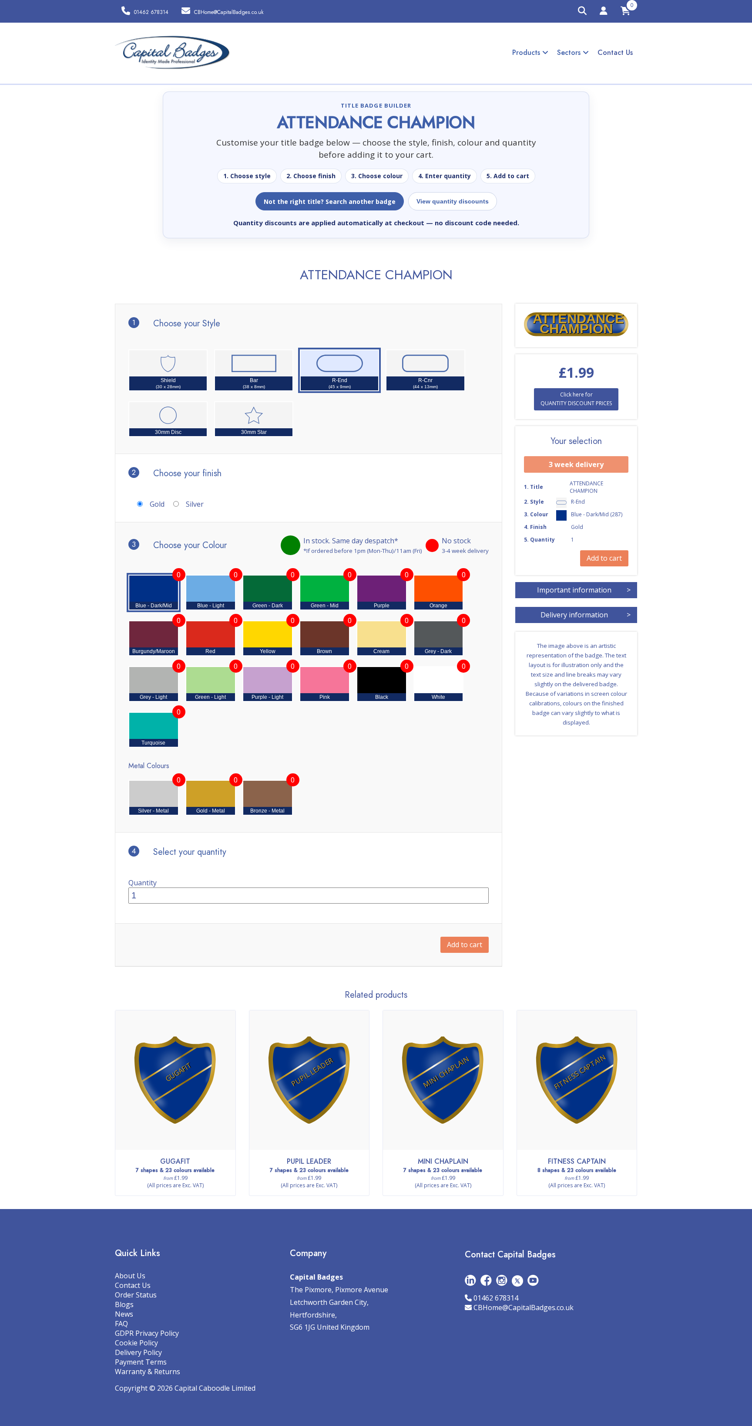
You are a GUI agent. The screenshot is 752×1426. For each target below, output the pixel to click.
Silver (195, 504)
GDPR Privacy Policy (147, 1333)
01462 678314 (495, 1298)
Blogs (124, 1304)
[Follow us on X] (517, 1280)
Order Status (136, 1295)
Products (527, 52)
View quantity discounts (452, 201)
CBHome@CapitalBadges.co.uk (523, 1307)
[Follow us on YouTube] (533, 1280)
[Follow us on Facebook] (486, 1280)
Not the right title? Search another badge (330, 201)
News (124, 1314)
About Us (130, 1275)
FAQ (121, 1323)
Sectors (570, 52)
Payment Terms (141, 1362)
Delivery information (585, 615)
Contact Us (615, 52)
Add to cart (464, 944)
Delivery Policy (138, 1352)
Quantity (142, 882)
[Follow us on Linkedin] (470, 1280)
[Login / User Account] (603, 12)
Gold (157, 504)
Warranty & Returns (147, 1371)
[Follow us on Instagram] (501, 1280)
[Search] (582, 11)
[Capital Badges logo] (172, 53)
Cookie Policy (136, 1343)
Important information (584, 590)
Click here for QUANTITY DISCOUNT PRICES (576, 399)
